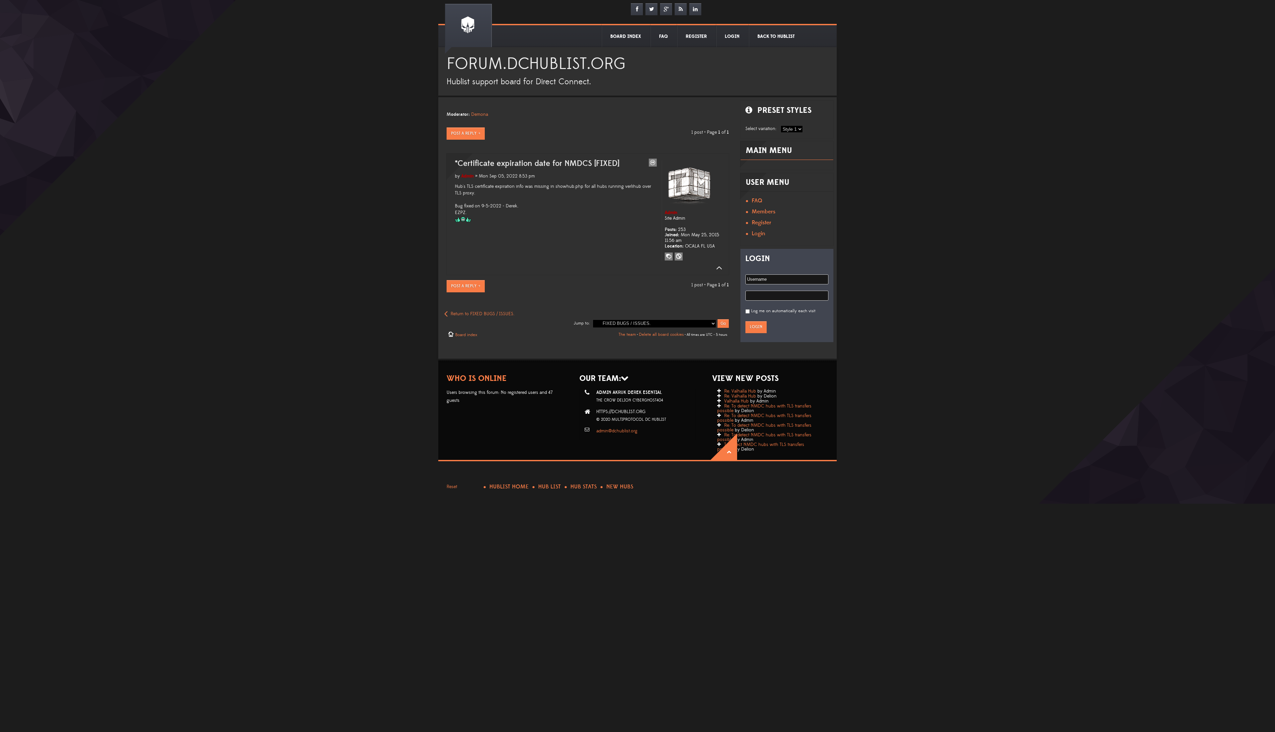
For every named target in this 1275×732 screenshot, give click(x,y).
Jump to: (582, 323)
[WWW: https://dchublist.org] (678, 256)
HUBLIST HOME (509, 486)
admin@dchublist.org (617, 431)
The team (627, 334)
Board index (466, 334)
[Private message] (668, 256)
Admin (467, 176)
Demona (479, 114)
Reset (452, 487)
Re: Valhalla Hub (740, 391)
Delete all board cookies (661, 334)
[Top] (717, 268)
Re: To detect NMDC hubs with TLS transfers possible (764, 408)
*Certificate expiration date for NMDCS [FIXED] (537, 164)
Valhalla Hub (736, 401)
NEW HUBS (619, 486)
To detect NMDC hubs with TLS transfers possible (760, 447)
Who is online (477, 378)
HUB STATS (583, 486)
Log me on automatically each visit (783, 311)
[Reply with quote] (652, 162)
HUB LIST (549, 486)
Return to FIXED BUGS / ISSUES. (482, 314)
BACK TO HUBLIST (776, 36)
